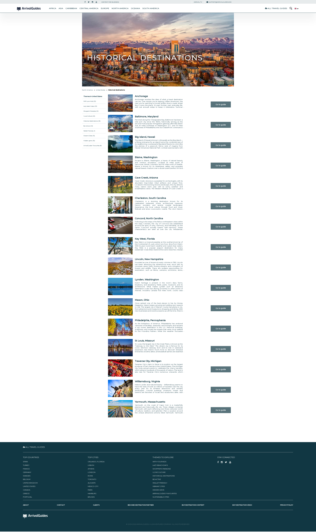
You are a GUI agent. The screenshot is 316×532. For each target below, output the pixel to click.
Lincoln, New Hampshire (149, 259)
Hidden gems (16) (89, 141)
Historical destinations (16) (91, 121)
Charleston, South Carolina (150, 198)
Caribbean (71, 8)
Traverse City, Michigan (148, 361)
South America (150, 8)
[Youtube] (96, 2)
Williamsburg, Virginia (147, 381)
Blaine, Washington (146, 157)
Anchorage (141, 96)
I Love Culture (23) (89, 116)
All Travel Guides (277, 8)
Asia (61, 8)
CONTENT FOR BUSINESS (110, 2)
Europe (105, 8)
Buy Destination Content (193, 505)
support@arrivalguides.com (220, 2)
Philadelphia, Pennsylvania (150, 320)
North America (120, 8)
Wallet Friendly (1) (89, 131)
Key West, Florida (145, 238)
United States (100, 90)
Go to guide (221, 104)
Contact (61, 505)
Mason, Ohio (142, 300)
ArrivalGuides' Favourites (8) (92, 145)
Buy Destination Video (242, 505)
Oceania (135, 8)
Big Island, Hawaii (145, 137)
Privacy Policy (286, 505)
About (26, 505)
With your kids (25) (89, 101)
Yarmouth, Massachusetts (150, 401)
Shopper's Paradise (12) (91, 111)
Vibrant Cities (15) (89, 136)
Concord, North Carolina (149, 218)
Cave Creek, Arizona (146, 177)
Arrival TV (198, 2)
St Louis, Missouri (145, 340)
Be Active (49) (88, 126)
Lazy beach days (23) (90, 106)
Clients (96, 505)
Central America (88, 8)
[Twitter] (88, 2)
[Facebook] (219, 462)
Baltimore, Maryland (146, 116)
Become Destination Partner (141, 505)
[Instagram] (92, 2)
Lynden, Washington (147, 279)
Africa (52, 8)
